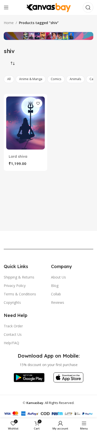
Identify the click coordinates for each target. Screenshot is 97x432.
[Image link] (29, 377)
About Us (58, 277)
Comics (56, 79)
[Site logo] (48, 7)
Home (9, 22)
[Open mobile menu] (6, 7)
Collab (56, 294)
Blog (54, 285)
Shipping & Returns (19, 277)
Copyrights (12, 302)
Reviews (57, 302)
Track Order (13, 326)
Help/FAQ (11, 342)
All (9, 79)
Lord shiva (18, 156)
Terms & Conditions (20, 294)
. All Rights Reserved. (50, 403)
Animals (75, 79)
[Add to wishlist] (38, 103)
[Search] (88, 7)
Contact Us (13, 334)
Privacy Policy (15, 285)
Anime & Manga (30, 79)
